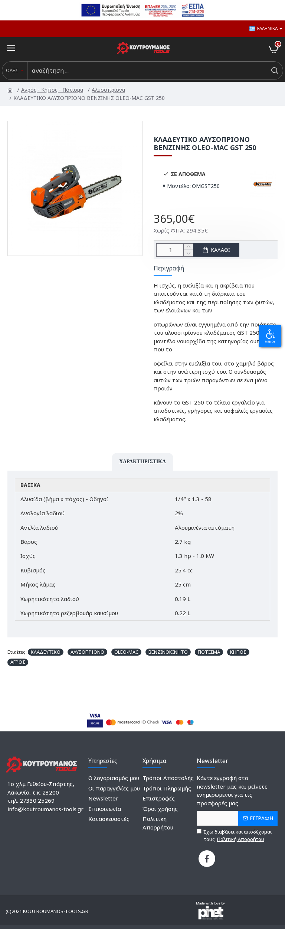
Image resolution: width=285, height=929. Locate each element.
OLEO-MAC (126, 652)
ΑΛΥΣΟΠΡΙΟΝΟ (87, 652)
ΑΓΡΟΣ (17, 662)
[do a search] (274, 70)
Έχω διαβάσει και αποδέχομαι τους (237, 835)
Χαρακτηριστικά (142, 461)
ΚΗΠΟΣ (238, 652)
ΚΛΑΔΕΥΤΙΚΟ (45, 652)
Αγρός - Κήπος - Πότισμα (52, 89)
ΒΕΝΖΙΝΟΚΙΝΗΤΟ (168, 652)
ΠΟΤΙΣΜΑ (209, 652)
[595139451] (207, 858)
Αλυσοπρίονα (109, 89)
